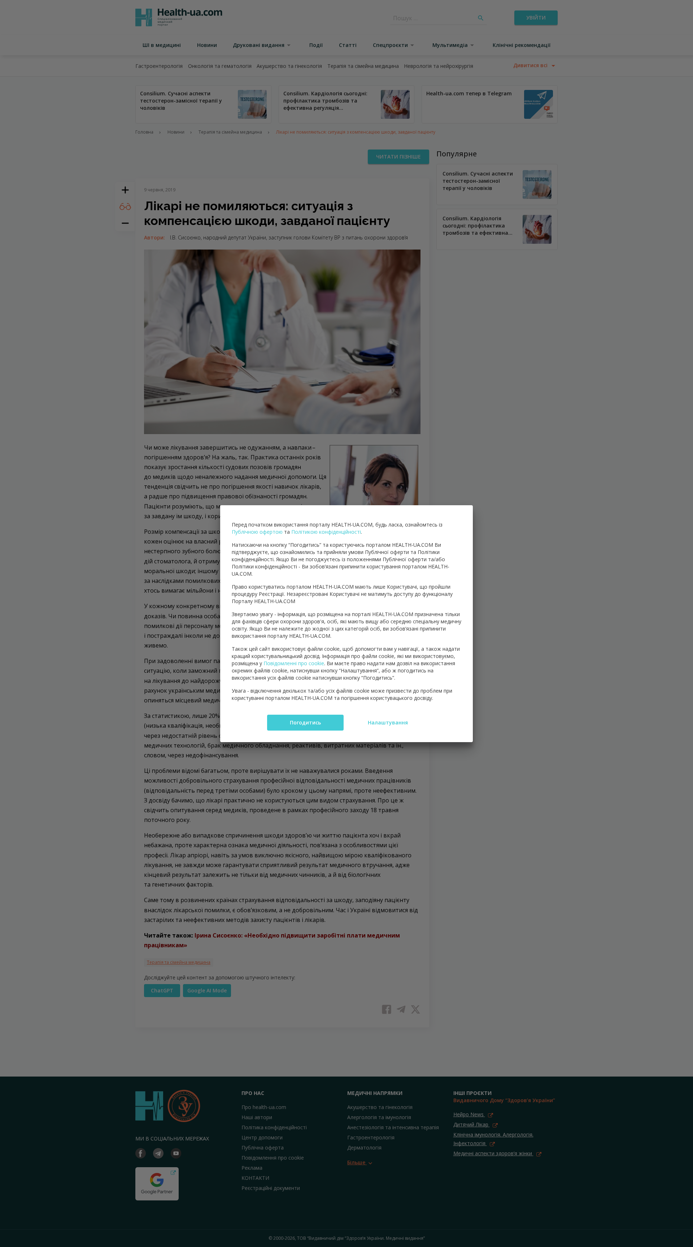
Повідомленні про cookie (293, 663)
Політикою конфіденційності (326, 531)
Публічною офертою (257, 531)
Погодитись (305, 722)
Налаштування (388, 722)
